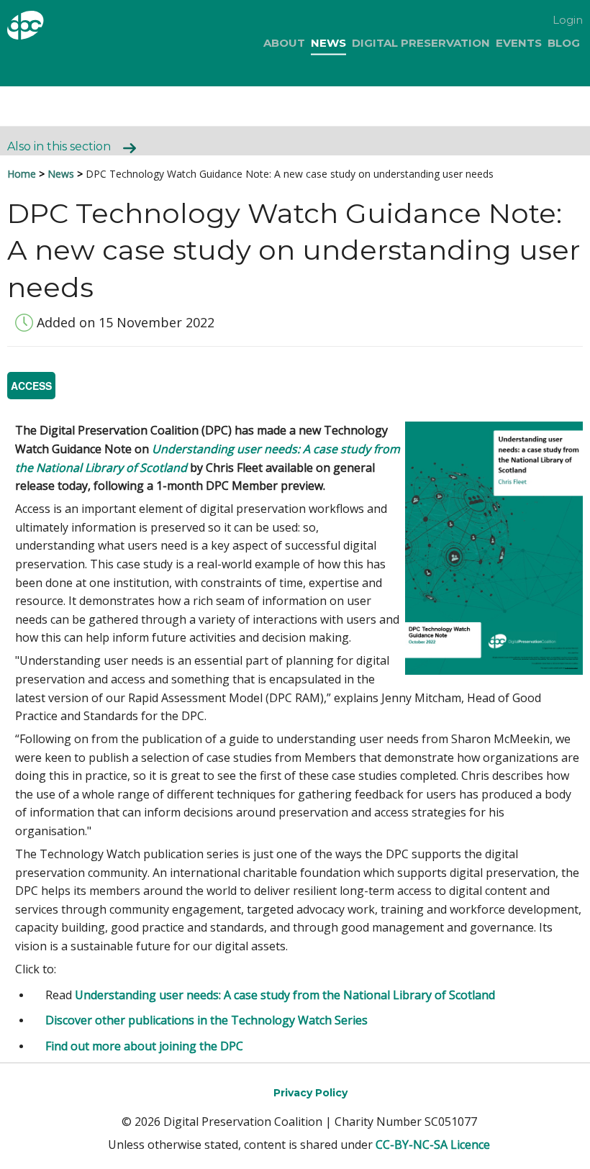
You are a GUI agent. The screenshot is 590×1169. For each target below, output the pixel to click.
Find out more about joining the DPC (144, 1046)
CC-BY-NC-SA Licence (433, 1144)
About (284, 43)
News (328, 43)
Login (568, 20)
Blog (564, 43)
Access (31, 385)
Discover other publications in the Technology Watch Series (206, 1020)
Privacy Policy (310, 1092)
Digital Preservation (421, 43)
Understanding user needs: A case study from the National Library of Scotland (285, 995)
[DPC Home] (49, 27)
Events (519, 43)
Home (21, 174)
